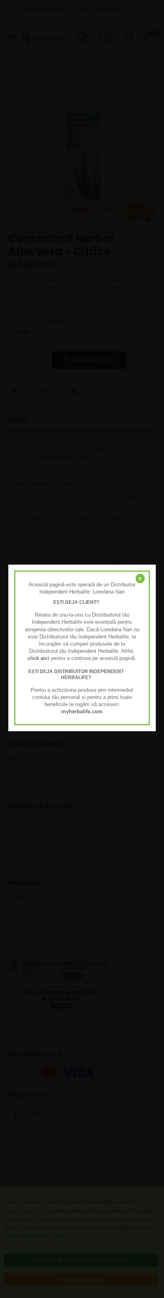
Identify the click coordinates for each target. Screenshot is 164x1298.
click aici (38, 659)
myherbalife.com (82, 712)
